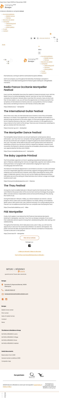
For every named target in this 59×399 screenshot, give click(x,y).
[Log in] (31, 38)
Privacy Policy (7, 386)
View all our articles (30, 237)
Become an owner (8, 19)
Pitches (8, 18)
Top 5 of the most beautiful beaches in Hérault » (29, 255)
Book (3, 44)
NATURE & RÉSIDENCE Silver (9, 340)
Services (8, 25)
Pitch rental (5, 313)
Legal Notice (37, 384)
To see (5, 29)
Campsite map (6, 361)
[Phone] (37, 38)
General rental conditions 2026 (11, 358)
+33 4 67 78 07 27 (44, 38)
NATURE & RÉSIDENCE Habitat (10, 343)
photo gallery (10, 27)
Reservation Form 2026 (8, 355)
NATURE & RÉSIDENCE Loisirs (10, 334)
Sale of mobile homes (8, 316)
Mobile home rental (7, 310)
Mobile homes (10, 16)
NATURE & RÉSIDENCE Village (10, 337)
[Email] (34, 38)
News (3, 322)
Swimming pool (11, 23)
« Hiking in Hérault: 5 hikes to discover (29, 251)
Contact (5, 31)
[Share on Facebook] (29, 246)
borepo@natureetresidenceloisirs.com (16, 294)
